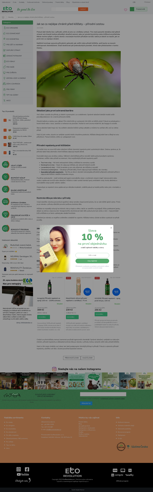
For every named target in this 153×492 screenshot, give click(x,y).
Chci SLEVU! (92, 261)
